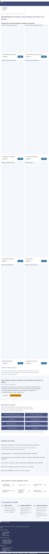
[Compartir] (44, 1)
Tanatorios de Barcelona (7, 541)
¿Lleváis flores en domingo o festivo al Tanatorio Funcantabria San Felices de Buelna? (22, 463)
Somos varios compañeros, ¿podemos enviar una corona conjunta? (17, 466)
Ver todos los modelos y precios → (9, 367)
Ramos (4, 534)
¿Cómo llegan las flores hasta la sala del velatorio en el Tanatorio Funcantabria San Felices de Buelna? (23, 458)
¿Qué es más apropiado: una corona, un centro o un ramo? (15, 470)
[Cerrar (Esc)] (42, 1)
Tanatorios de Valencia (7, 542)
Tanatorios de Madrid (7, 539)
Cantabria (6, 13)
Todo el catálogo (6, 535)
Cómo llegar (5, 395)
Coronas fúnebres (6, 532)
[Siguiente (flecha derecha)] (47, 277)
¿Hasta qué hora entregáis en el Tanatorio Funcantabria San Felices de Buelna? (20, 445)
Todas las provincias (7, 543)
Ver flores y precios (15, 395)
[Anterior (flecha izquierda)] (2, 277)
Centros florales (6, 533)
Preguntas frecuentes (7, 550)
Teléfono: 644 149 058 (7, 547)
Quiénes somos (6, 548)
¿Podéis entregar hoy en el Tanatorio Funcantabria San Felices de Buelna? (19, 453)
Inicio (2, 13)
